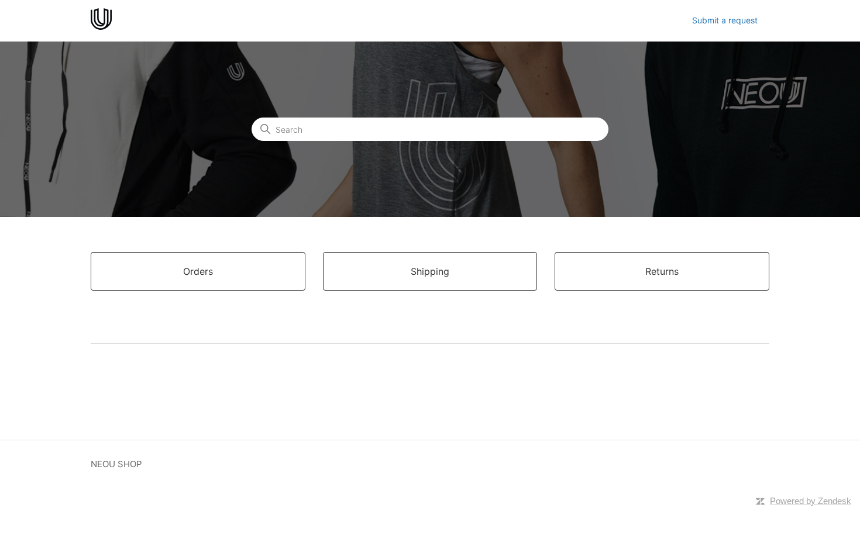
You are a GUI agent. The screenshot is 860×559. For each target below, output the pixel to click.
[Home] (101, 26)
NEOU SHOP (116, 464)
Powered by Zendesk (810, 501)
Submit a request (725, 20)
